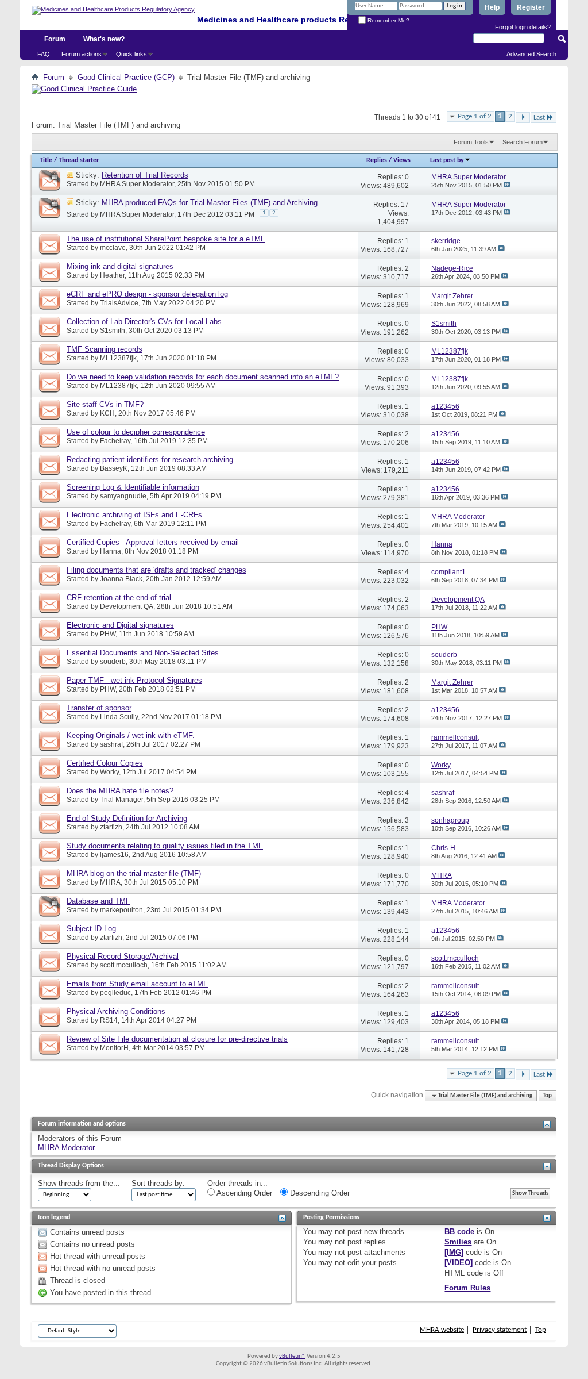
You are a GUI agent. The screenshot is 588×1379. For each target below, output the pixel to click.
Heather (112, 275)
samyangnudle (123, 496)
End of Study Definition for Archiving (127, 818)
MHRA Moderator (66, 1147)
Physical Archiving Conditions (116, 1011)
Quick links (131, 54)
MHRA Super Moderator (137, 184)
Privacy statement (500, 1330)
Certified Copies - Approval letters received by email (153, 542)
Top (547, 1096)
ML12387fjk (118, 358)
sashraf (111, 744)
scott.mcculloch (124, 965)
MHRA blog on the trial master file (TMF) (134, 873)
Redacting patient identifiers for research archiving (150, 459)
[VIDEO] (458, 1262)
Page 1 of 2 (475, 116)
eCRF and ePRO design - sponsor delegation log (147, 294)
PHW (107, 634)
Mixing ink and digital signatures (120, 266)
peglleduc (115, 993)
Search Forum (522, 142)
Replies (376, 160)
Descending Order (319, 1193)
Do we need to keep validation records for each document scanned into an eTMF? (203, 376)
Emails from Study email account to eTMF (137, 983)
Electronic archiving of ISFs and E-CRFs (134, 514)
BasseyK (113, 468)
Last (539, 117)
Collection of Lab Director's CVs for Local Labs (144, 321)
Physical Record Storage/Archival (123, 956)
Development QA (126, 606)
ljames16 (114, 855)
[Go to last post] (507, 185)
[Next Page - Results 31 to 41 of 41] (523, 117)
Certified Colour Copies (105, 763)
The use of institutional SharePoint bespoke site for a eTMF (166, 239)
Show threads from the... (79, 1183)
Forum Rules (467, 1288)
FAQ (43, 54)
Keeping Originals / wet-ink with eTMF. (131, 735)
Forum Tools (471, 142)
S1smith (112, 330)
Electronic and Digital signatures (120, 625)
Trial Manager (121, 800)
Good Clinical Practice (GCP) (126, 77)
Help (492, 7)
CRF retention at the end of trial (119, 597)
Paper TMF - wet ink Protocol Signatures (134, 680)
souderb (113, 662)
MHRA (110, 882)
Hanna (110, 551)
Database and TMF (98, 901)
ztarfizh (111, 827)
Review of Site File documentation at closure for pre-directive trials (177, 1039)
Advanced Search (531, 54)
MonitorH (114, 1048)
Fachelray (115, 441)
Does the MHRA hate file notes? (120, 790)
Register (531, 7)
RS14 (109, 1020)
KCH (107, 413)
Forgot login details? (523, 27)
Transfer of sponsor (99, 708)
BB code (459, 1231)
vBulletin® (292, 1356)
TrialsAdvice (119, 303)
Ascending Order (243, 1193)
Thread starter (79, 160)
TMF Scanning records (104, 349)
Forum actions (81, 54)
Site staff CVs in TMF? (105, 404)
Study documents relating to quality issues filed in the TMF (165, 846)
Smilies (457, 1242)
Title (46, 160)
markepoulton (121, 910)
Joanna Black (121, 579)
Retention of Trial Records (145, 175)
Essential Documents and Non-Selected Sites (143, 652)
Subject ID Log (91, 928)
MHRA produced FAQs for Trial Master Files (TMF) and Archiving (210, 202)
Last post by (447, 160)
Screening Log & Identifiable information (133, 487)
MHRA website (442, 1330)
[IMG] (453, 1252)
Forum (54, 39)
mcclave (113, 248)
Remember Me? (387, 20)
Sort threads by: (158, 1183)
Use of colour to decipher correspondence (136, 432)
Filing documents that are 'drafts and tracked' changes (156, 570)
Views (402, 160)
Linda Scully (119, 717)
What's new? (104, 39)
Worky (109, 772)
